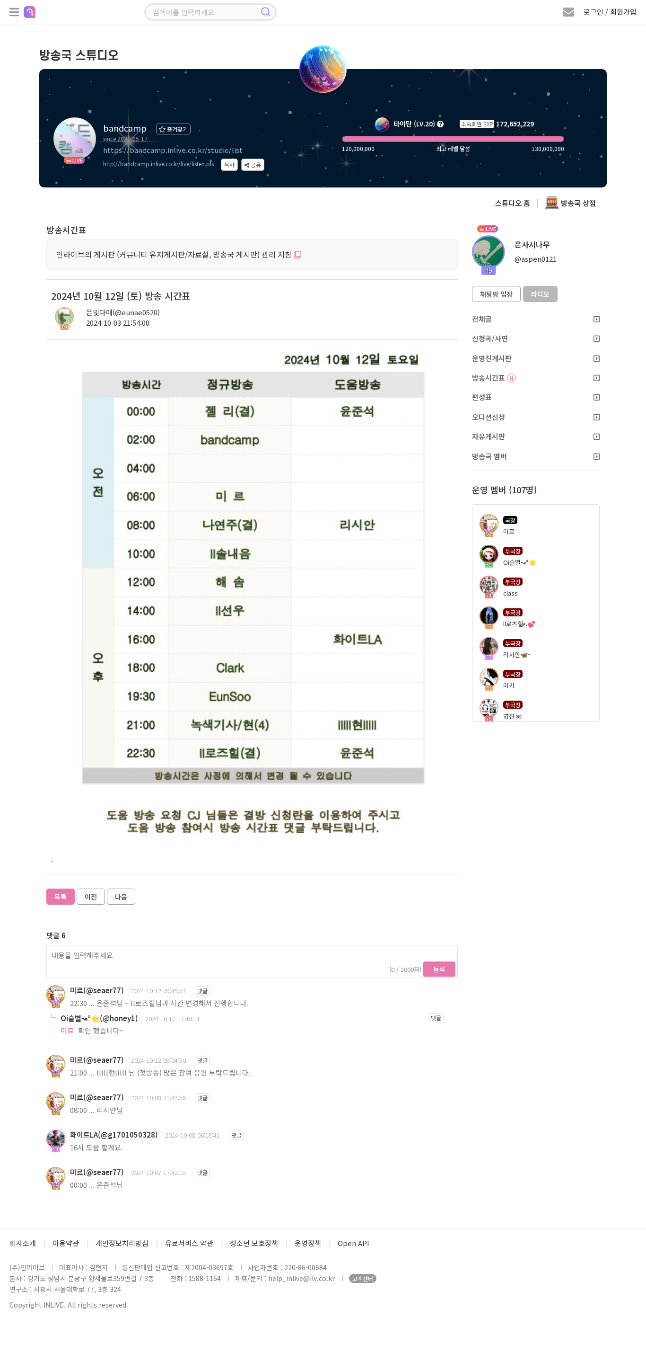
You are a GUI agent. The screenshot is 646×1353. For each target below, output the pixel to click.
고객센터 (362, 1278)
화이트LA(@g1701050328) (114, 1134)
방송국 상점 (577, 203)
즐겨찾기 (177, 129)
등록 (439, 969)
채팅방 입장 (496, 294)
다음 (121, 896)
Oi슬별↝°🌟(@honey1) (99, 1018)
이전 (91, 896)
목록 (60, 896)
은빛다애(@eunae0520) (123, 312)
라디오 (540, 294)
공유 (255, 164)
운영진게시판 (492, 358)
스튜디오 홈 (512, 203)
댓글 (202, 991)
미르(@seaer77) (97, 990)
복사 (229, 164)
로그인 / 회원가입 (610, 12)
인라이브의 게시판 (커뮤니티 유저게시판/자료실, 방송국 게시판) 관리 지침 (175, 254)
